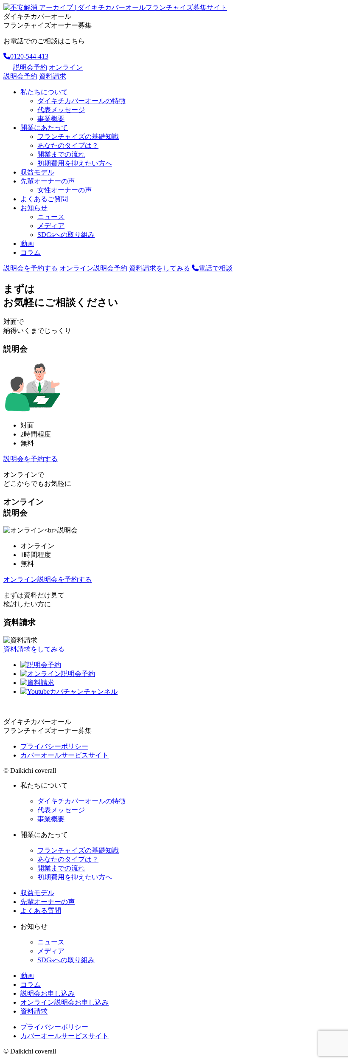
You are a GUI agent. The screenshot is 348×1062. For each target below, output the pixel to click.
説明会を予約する (30, 268)
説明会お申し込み (47, 993)
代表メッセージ (61, 109)
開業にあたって (44, 127)
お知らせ (34, 207)
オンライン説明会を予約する (47, 579)
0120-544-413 (29, 56)
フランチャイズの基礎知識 (78, 136)
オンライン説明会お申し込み (64, 1002)
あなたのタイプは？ (67, 145)
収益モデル (37, 172)
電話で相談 (216, 268)
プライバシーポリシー (54, 746)
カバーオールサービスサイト (64, 755)
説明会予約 (30, 67)
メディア (51, 225)
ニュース (51, 216)
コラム (30, 252)
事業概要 (51, 118)
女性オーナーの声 (64, 190)
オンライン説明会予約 (93, 268)
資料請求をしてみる (159, 268)
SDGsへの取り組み (66, 234)
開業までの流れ (61, 154)
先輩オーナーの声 (47, 181)
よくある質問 (40, 910)
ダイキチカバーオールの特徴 (81, 100)
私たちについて (44, 92)
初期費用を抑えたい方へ (74, 163)
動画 (27, 243)
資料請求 (52, 76)
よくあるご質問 (44, 199)
